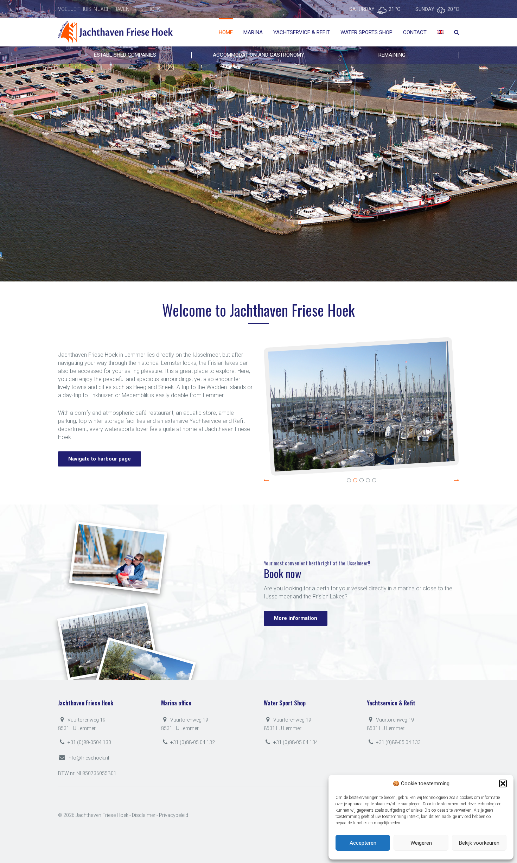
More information (135, 180)
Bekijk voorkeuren (479, 843)
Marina (253, 32)
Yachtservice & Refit (301, 32)
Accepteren (363, 843)
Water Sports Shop (366, 32)
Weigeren (421, 843)
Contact (415, 32)
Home (226, 32)
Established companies (125, 55)
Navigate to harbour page (99, 459)
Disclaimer (143, 815)
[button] (502, 783)
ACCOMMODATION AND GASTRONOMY (258, 55)
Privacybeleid (173, 815)
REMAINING (392, 55)
